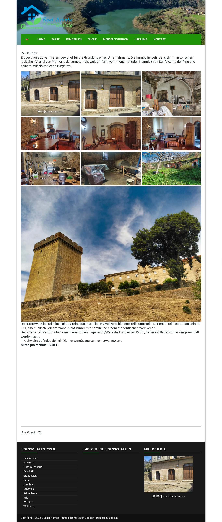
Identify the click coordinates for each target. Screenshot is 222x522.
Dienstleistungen (115, 39)
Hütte (26, 480)
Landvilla (28, 488)
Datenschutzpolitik (107, 517)
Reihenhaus (30, 493)
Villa (25, 497)
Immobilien (74, 39)
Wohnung (28, 506)
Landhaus (29, 484)
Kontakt (160, 39)
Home (41, 39)
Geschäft (28, 471)
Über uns (141, 39)
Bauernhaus (30, 458)
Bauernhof (29, 462)
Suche (92, 39)
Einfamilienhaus (32, 466)
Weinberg (28, 502)
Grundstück (30, 475)
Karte (55, 39)
